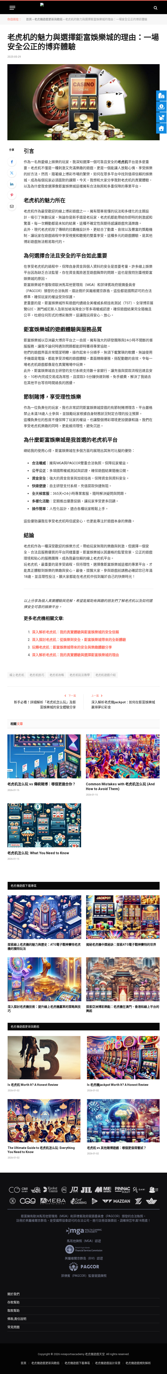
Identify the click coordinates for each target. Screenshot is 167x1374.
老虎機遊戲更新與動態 (48, 19)
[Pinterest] (11, 195)
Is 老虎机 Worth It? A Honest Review (33, 1084)
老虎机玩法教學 (80, 675)
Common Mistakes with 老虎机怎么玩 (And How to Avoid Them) (120, 786)
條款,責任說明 (16, 1319)
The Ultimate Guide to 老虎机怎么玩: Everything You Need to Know (41, 1150)
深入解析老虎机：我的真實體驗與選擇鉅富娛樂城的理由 (75, 655)
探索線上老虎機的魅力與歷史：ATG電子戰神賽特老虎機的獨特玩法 (44, 946)
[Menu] (12, 8)
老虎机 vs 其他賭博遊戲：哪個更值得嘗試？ (116, 1148)
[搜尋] (155, 8)
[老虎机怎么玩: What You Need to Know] (44, 825)
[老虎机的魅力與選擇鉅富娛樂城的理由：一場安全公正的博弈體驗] (83, 102)
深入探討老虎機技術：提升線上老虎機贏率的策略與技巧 (44, 1009)
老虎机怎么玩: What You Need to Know (38, 853)
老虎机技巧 (37, 675)
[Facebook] (11, 161)
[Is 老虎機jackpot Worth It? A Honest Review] (123, 1057)
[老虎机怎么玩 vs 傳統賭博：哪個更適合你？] (44, 756)
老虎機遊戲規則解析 (138, 1363)
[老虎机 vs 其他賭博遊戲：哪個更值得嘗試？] (123, 1120)
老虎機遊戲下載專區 (77, 1363)
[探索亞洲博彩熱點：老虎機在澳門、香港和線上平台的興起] (123, 979)
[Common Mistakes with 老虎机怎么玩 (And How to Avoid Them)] (123, 756)
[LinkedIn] (11, 184)
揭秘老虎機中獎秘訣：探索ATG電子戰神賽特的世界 (121, 944)
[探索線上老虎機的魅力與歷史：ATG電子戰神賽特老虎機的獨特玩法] (44, 917)
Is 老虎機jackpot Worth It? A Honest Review (117, 1084)
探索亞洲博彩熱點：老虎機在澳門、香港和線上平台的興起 (122, 1009)
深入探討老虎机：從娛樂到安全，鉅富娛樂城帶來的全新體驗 (79, 640)
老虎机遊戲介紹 (105, 675)
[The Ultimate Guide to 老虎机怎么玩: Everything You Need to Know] (44, 1120)
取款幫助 (13, 1310)
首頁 (29, 19)
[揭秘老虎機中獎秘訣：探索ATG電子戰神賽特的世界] (123, 917)
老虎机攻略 (57, 675)
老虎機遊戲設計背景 (107, 1363)
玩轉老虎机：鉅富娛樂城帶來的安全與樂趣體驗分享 (72, 647)
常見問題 (13, 1327)
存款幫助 (13, 1302)
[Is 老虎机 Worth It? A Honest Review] (44, 1057)
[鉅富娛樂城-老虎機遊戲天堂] (83, 8)
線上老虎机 (17, 675)
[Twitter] (11, 173)
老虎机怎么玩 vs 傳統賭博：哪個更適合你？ (41, 784)
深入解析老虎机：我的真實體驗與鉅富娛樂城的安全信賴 (75, 632)
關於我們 (13, 1294)
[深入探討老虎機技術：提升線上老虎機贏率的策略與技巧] (44, 979)
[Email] (11, 206)
